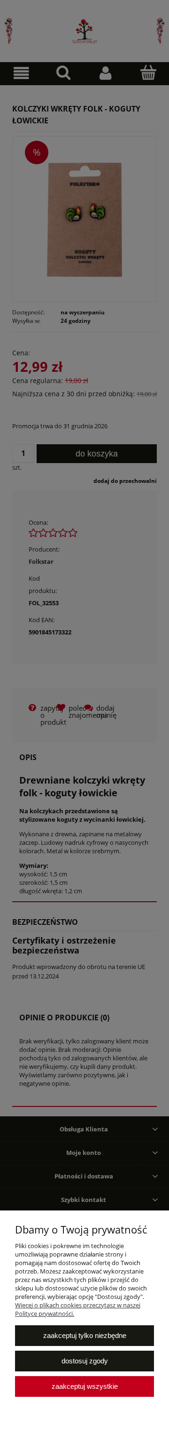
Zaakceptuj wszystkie (85, 1386)
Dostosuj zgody (84, 1361)
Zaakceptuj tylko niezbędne (84, 1335)
